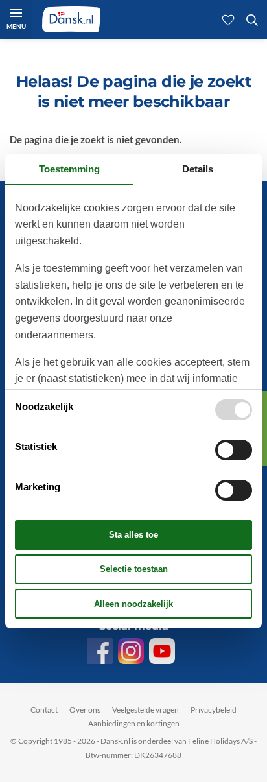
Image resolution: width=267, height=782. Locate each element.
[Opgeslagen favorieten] (228, 19)
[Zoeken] (252, 19)
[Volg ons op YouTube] (162, 651)
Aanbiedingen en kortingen (134, 723)
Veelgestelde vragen (145, 710)
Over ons (84, 710)
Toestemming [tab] (69, 168)
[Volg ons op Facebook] (100, 651)
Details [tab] (197, 168)
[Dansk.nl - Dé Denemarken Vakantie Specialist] (71, 19)
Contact (44, 710)
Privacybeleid (214, 710)
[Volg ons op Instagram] (131, 651)
